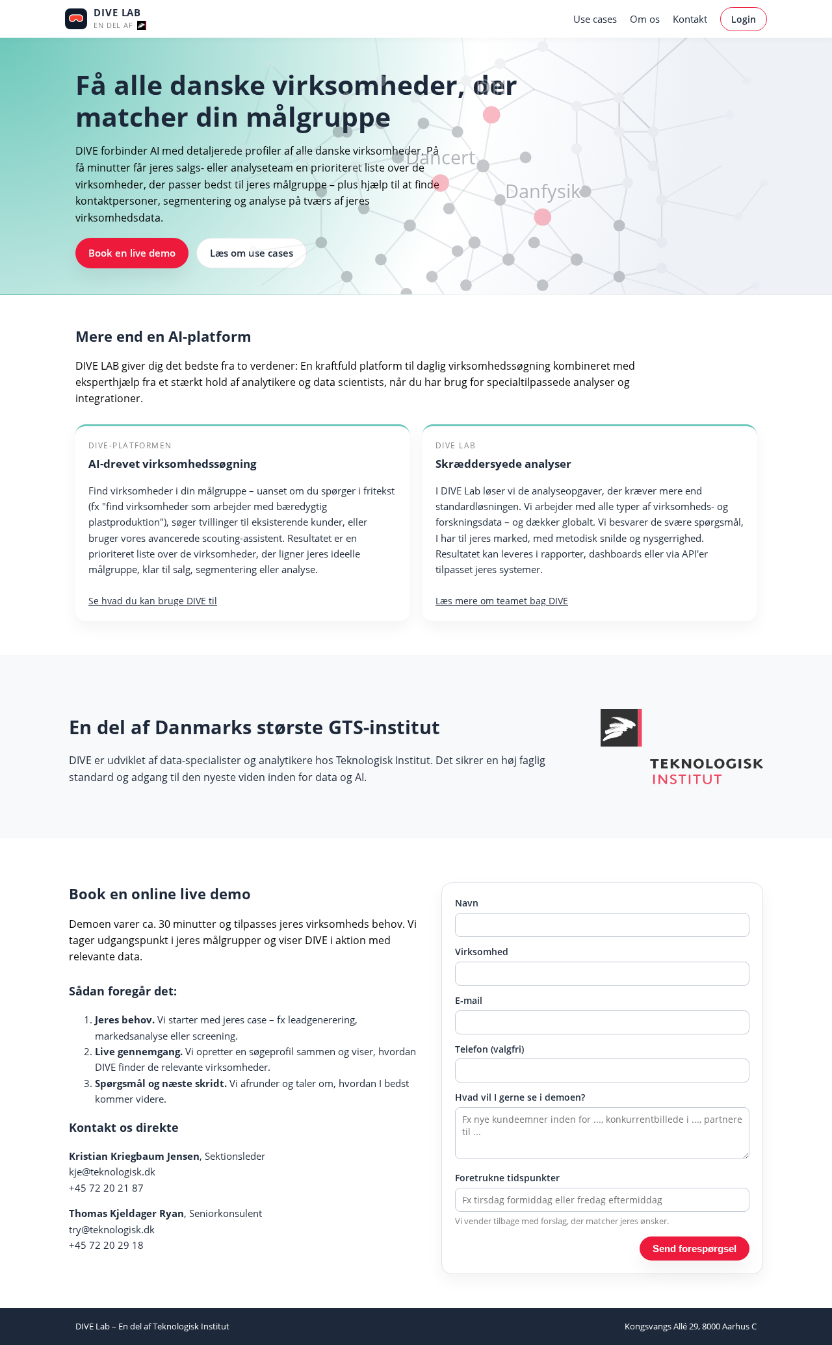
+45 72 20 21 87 (106, 1187)
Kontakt (690, 18)
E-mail (468, 1000)
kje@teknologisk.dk (112, 1171)
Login (743, 19)
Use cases (595, 18)
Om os (645, 18)
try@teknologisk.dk (112, 1229)
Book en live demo (132, 252)
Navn (466, 903)
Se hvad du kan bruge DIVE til (152, 601)
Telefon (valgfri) (489, 1049)
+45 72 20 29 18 (106, 1244)
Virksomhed (481, 951)
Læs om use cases (251, 252)
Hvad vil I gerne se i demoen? (520, 1097)
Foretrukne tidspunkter (507, 1178)
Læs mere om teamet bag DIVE (502, 601)
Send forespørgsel (694, 1248)
